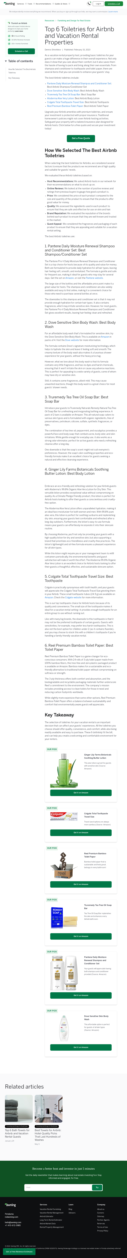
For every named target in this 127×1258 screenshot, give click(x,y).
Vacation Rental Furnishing (50, 1209)
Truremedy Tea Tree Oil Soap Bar (63, 95)
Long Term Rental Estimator (51, 1220)
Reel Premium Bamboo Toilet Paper (65, 106)
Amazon (69, 278)
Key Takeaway (14, 78)
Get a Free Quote (81, 138)
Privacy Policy (102, 1231)
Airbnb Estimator (46, 1216)
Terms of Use (102, 1227)
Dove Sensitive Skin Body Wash (63, 91)
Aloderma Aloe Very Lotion (60, 99)
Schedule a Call (114, 3)
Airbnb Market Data (48, 1224)
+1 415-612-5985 (13, 1225)
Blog (70, 1209)
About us (100, 1209)
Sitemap (100, 1216)
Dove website (72, 340)
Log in (98, 3)
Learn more (113, 12)
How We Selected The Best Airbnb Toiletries (22, 71)
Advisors (72, 1213)
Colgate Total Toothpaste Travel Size (65, 102)
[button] (22, 3)
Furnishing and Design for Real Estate (74, 20)
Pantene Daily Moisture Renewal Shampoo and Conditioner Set (79, 84)
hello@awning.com (13, 1222)
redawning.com (11, 1217)
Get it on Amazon (81, 793)
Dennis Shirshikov (53, 50)
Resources (49, 20)
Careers (100, 1213)
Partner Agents (103, 1220)
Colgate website (73, 598)
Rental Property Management (52, 1227)
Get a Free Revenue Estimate (19, 1251)
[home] (9, 3)
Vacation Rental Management (51, 1213)
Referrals (101, 1224)
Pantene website (94, 278)
